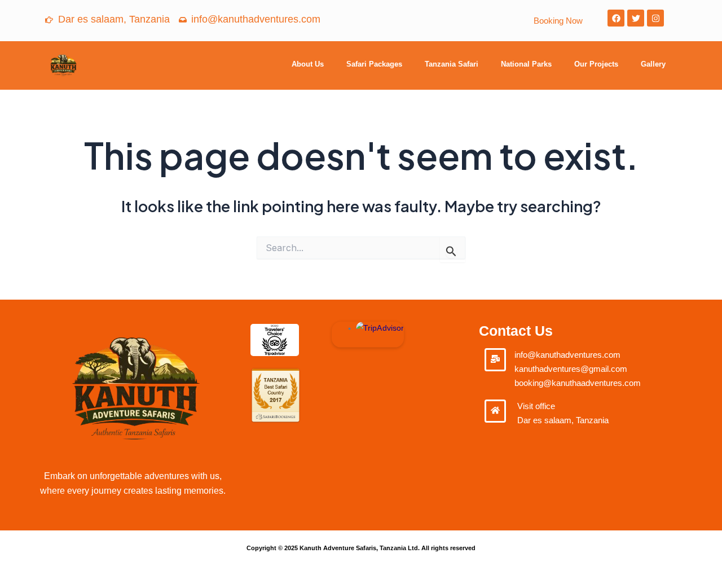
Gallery (653, 64)
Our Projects (596, 64)
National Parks (526, 64)
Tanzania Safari (451, 64)
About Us (308, 64)
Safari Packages (374, 64)
